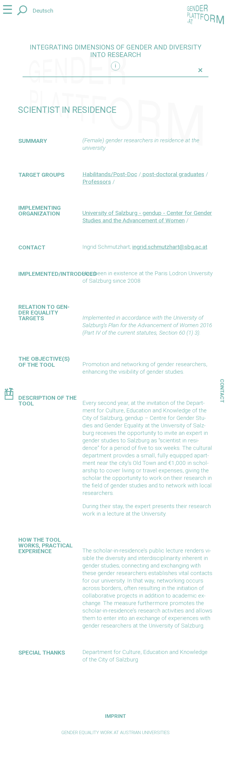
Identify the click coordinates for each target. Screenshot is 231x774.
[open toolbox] (9, 394)
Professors (96, 181)
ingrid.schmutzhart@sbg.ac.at (169, 246)
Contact (222, 391)
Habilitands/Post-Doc (109, 174)
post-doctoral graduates (172, 174)
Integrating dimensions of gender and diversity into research (116, 51)
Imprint (115, 716)
